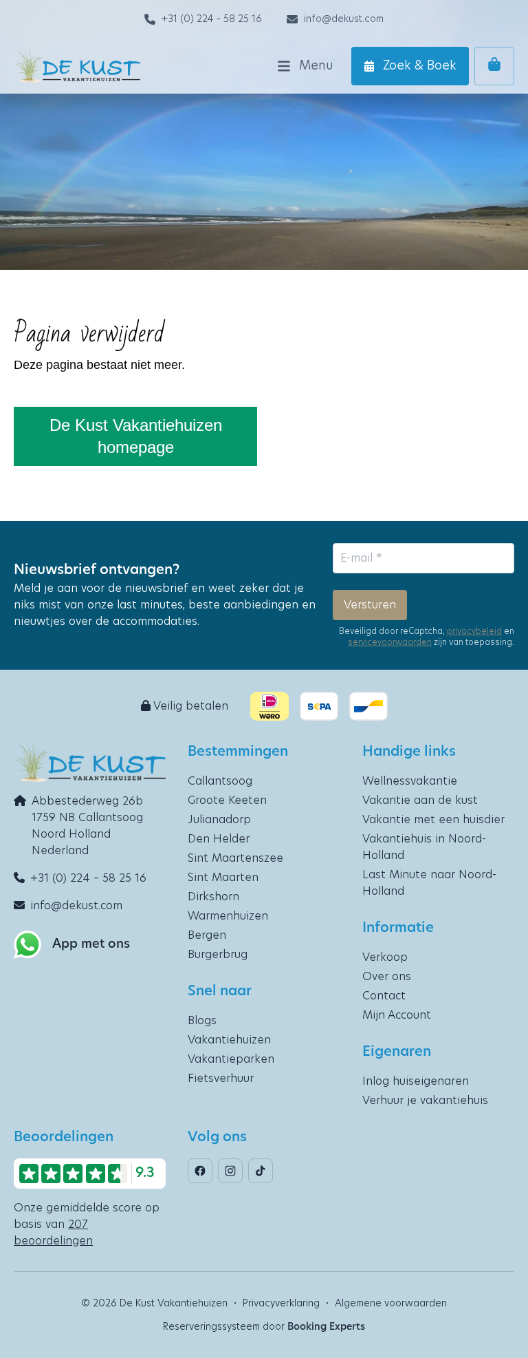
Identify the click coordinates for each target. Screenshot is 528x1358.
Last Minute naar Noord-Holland (429, 883)
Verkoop (385, 957)
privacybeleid (474, 631)
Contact (384, 995)
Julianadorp (219, 819)
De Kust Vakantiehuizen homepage (136, 436)
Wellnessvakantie (409, 781)
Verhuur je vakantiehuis (425, 1100)
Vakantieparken (231, 1059)
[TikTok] (260, 1170)
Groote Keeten (227, 800)
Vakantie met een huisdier (433, 819)
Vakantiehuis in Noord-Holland (424, 847)
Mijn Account (396, 1015)
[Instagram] (230, 1170)
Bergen (207, 935)
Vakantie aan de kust (420, 800)
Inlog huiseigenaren (415, 1081)
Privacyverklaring (281, 1303)
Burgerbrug (218, 954)
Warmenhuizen (228, 916)
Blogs (202, 1020)
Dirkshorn (213, 896)
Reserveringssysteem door (264, 1327)
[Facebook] (200, 1170)
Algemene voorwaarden (391, 1303)
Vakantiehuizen (229, 1040)
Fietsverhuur (221, 1078)
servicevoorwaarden (390, 642)
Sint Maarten (223, 877)
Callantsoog (220, 781)
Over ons (386, 976)
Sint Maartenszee (235, 858)
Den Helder (219, 839)
